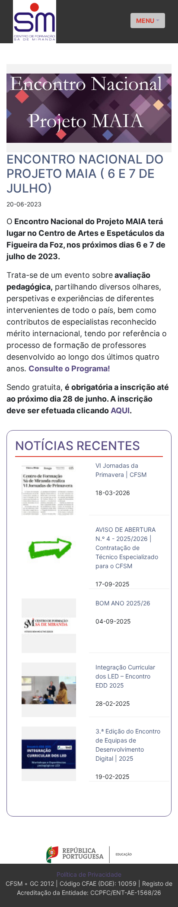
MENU (145, 20)
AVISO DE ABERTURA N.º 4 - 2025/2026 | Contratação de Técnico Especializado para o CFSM (126, 547)
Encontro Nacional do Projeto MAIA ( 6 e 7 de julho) (85, 174)
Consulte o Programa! (69, 368)
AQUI (120, 410)
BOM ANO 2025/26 (122, 603)
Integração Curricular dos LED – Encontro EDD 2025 (125, 676)
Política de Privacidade (89, 874)
